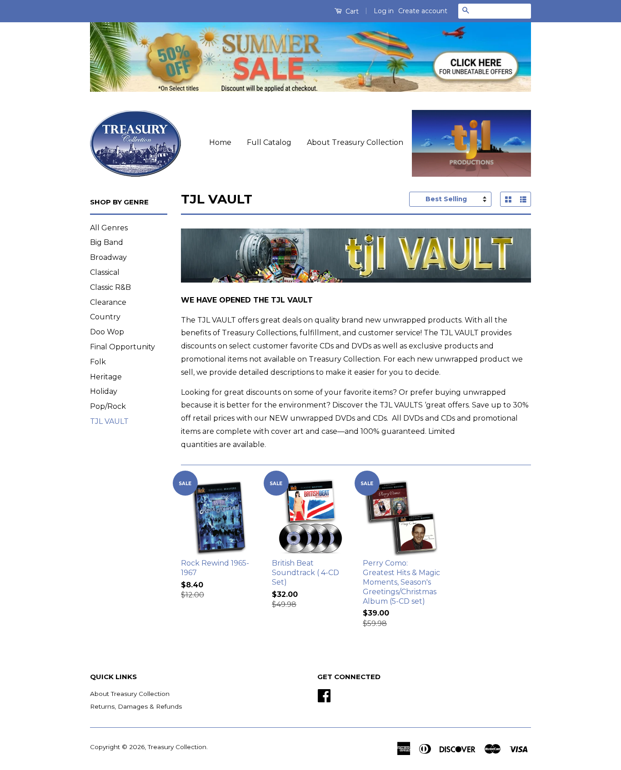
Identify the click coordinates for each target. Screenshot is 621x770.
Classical (105, 272)
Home (220, 142)
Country (105, 317)
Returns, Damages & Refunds (136, 706)
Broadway (108, 257)
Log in (384, 11)
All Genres (109, 228)
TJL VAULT (109, 421)
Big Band (106, 242)
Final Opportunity (122, 347)
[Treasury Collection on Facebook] (324, 694)
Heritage (106, 377)
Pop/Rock (108, 406)
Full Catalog (269, 142)
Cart (351, 11)
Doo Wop (107, 332)
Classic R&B (110, 287)
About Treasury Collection (355, 142)
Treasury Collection (177, 746)
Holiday (103, 391)
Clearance (108, 302)
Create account (422, 11)
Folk (98, 362)
